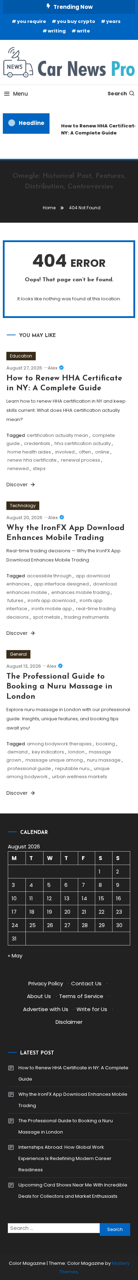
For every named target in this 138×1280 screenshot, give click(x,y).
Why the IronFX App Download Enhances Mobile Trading (72, 1100)
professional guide (29, 768)
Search (117, 93)
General (18, 654)
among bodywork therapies (59, 743)
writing (57, 31)
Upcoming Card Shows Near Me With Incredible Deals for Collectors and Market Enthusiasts (72, 1191)
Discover (17, 484)
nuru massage (104, 760)
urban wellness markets (79, 776)
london (76, 752)
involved (65, 452)
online (102, 452)
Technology (23, 506)
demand (17, 752)
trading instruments (86, 617)
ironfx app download (51, 600)
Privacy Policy (45, 983)
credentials (37, 443)
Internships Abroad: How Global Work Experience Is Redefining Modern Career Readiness (64, 1158)
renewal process (80, 460)
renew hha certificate (32, 460)
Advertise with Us (45, 1009)
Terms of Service (81, 996)
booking (105, 743)
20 (67, 911)
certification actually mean (57, 435)
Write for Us (91, 1009)
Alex (52, 368)
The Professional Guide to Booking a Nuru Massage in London (59, 687)
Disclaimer (69, 1022)
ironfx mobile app (51, 608)
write (83, 31)
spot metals (46, 617)
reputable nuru (72, 768)
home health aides (29, 452)
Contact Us (86, 983)
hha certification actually (82, 443)
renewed (18, 468)
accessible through (49, 575)
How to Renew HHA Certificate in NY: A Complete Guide (73, 1073)
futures (15, 600)
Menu (20, 93)
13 (66, 898)
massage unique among (54, 760)
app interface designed (61, 584)
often (85, 452)
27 (67, 925)
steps (39, 468)
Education (21, 356)
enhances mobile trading (80, 592)
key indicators (48, 752)
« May (15, 955)
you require (31, 21)
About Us (39, 996)
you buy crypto (76, 21)
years (113, 21)
